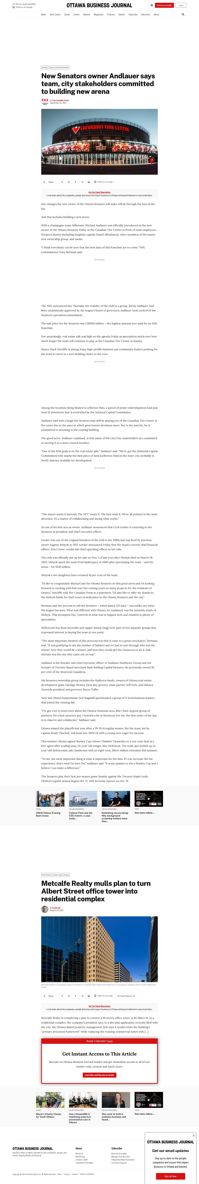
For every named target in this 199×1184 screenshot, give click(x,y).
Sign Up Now (170, 1176)
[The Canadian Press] (45, 101)
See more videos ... (145, 812)
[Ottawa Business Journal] (99, 5)
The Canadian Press (60, 100)
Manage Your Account (120, 1156)
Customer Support (119, 1163)
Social (38, 809)
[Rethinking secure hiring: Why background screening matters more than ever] (116, 799)
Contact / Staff (81, 1160)
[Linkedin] (89, 182)
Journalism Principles (84, 1163)
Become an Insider (119, 1153)
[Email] (69, 182)
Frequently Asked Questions (122, 1160)
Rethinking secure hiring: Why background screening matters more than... (115, 817)
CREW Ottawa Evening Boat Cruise (48, 814)
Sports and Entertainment (59, 67)
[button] (183, 14)
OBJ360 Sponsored (76, 809)
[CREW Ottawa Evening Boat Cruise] (50, 799)
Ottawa (44, 67)
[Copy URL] (62, 182)
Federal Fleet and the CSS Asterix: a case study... (80, 816)
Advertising (80, 1156)
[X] (82, 182)
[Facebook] (75, 182)
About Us (79, 1153)
